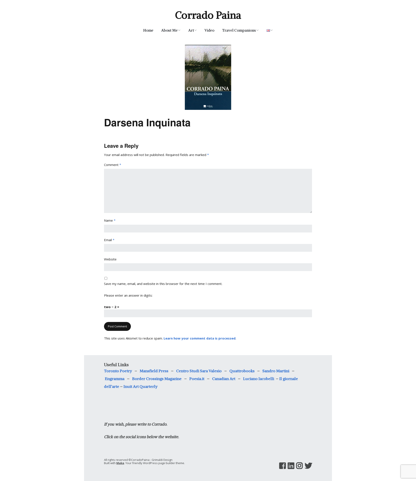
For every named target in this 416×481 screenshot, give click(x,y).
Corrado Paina (208, 15)
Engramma (114, 378)
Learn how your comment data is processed (200, 338)
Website (110, 259)
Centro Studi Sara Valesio (199, 370)
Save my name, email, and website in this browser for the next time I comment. (163, 283)
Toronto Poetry (118, 370)
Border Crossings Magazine (157, 378)
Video (209, 30)
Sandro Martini (275, 370)
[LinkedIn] (291, 465)
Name (109, 220)
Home (148, 30)
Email (109, 240)
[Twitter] (308, 465)
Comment (112, 164)
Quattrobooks (242, 370)
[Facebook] (282, 465)
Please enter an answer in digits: (128, 295)
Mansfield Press (154, 370)
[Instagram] (299, 465)
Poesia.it (196, 378)
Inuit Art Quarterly (141, 386)
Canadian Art (225, 378)
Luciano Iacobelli (259, 378)
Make (120, 463)
